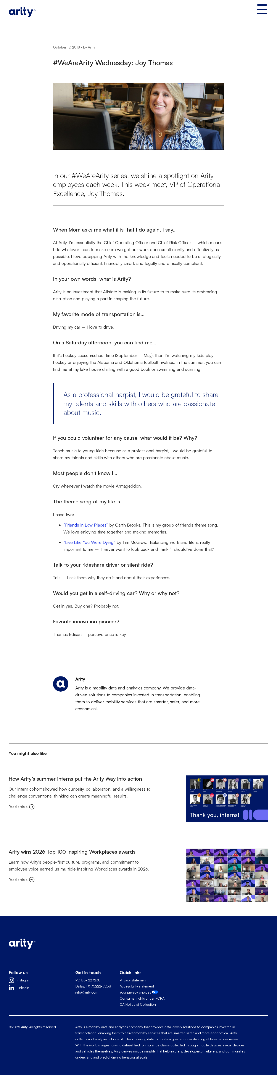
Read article (18, 806)
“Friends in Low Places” (85, 525)
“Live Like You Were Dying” (89, 542)
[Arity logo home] (22, 11)
